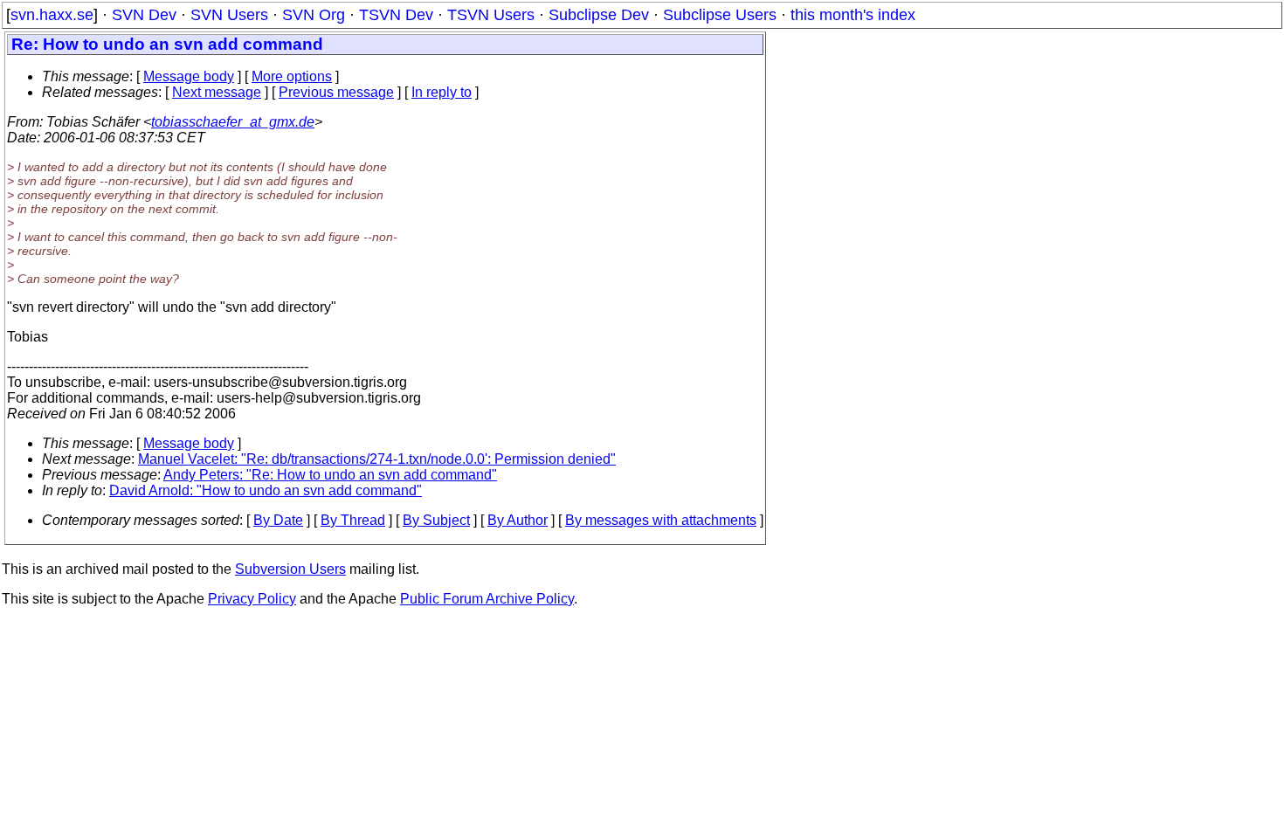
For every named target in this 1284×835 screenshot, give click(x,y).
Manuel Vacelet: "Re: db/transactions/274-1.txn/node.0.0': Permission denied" (377, 459)
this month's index (852, 15)
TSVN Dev (396, 15)
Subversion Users (290, 569)
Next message (216, 92)
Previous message (336, 92)
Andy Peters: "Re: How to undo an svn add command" (330, 474)
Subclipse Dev (599, 15)
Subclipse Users (720, 15)
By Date (278, 520)
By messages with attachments (660, 520)
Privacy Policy (252, 598)
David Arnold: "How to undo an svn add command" (265, 490)
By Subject (436, 520)
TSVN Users (491, 15)
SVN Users (229, 15)
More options (292, 76)
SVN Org (313, 15)
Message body (188, 76)
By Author (517, 520)
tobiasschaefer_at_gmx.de (232, 121)
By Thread (353, 520)
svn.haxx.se (51, 15)
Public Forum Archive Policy (487, 598)
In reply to (441, 92)
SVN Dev (144, 15)
